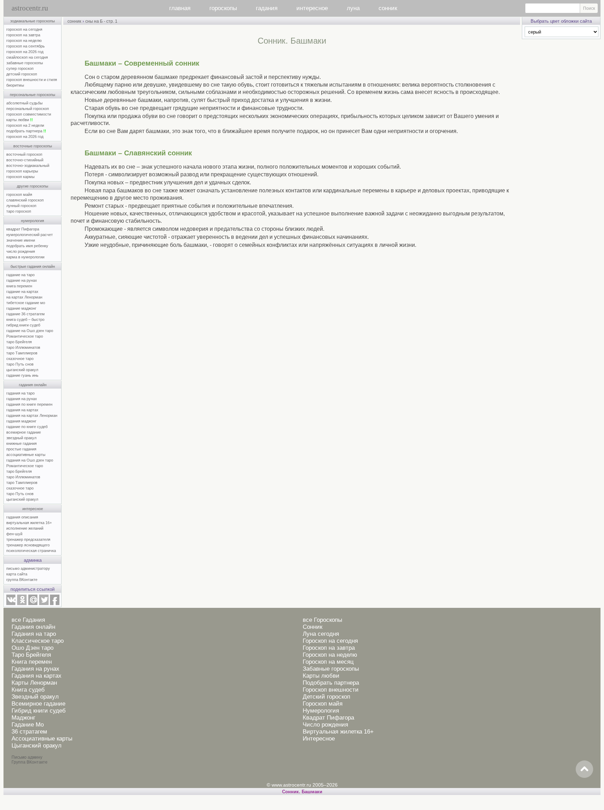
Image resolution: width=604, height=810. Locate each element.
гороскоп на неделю (24, 40)
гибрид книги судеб (23, 325)
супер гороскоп (20, 68)
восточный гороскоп (24, 154)
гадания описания (22, 517)
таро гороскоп (18, 211)
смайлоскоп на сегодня (27, 57)
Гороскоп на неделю (330, 654)
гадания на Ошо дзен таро (29, 460)
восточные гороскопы (32, 146)
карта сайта (16, 574)
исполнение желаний (24, 528)
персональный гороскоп (27, 108)
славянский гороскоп (25, 200)
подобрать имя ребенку (27, 246)
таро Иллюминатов (23, 347)
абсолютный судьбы (24, 103)
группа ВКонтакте (21, 579)
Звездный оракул (35, 696)
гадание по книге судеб (27, 427)
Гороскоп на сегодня (330, 641)
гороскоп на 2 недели (25, 125)
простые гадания (21, 449)
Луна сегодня (321, 634)
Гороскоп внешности (331, 689)
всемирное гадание (23, 432)
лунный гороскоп (21, 206)
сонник (388, 8)
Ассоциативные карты (42, 738)
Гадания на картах (37, 675)
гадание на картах (22, 291)
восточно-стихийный (24, 160)
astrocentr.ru (30, 8)
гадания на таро (20, 393)
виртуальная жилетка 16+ (29, 523)
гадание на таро (20, 275)
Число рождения (325, 724)
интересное (312, 8)
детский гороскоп (21, 74)
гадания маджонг (21, 421)
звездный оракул (21, 438)
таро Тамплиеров (21, 353)
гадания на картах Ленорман (32, 415)
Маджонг (23, 717)
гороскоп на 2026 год (24, 52)
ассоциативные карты (25, 454)
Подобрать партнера (331, 682)
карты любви (19, 120)
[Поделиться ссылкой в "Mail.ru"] (32, 604)
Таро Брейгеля (31, 654)
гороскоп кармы (20, 177)
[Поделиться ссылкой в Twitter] (43, 604)
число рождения (20, 251)
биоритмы (15, 85)
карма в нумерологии (25, 257)
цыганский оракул (22, 370)
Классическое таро (38, 641)
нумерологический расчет (29, 235)
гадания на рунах (21, 399)
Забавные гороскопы (331, 668)
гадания (267, 8)
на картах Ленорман (24, 297)
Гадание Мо (28, 724)
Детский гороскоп (326, 696)
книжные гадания (21, 443)
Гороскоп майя (323, 703)
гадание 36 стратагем (25, 314)
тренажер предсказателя (28, 539)
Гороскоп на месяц (328, 661)
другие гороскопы (32, 186)
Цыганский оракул (37, 745)
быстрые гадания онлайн (32, 266)
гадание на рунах (21, 280)
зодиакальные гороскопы (32, 21)
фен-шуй (14, 534)
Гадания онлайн (33, 627)
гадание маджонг (21, 308)
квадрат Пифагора (22, 229)
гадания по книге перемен (29, 404)
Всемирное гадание (38, 703)
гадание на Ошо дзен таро (29, 331)
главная (179, 8)
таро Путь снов (20, 364)
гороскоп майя (19, 194)
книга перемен (19, 286)
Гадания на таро (34, 634)
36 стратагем (29, 731)
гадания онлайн (32, 385)
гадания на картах (22, 410)
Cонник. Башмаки (302, 791)
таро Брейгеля (19, 342)
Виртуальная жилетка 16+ (338, 731)
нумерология (32, 221)
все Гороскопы (322, 620)
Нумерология (321, 710)
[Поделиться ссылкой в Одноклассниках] (21, 604)
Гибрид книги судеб (39, 710)
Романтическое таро (24, 336)
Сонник (312, 627)
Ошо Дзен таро (32, 648)
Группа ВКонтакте (30, 762)
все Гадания (28, 620)
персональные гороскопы (32, 95)
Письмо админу (27, 757)
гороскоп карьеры (22, 171)
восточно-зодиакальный (27, 165)
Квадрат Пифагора (328, 717)
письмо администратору (28, 568)
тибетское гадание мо (25, 303)
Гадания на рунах (35, 668)
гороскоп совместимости (28, 114)
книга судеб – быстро (25, 319)
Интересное (319, 738)
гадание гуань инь (22, 375)
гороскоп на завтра (23, 35)
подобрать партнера (26, 131)
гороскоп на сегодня (24, 29)
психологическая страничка (31, 550)
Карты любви (321, 675)
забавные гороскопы (24, 63)
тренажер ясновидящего (28, 545)
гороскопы (223, 8)
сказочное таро (20, 358)
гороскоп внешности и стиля (31, 80)
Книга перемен (32, 661)
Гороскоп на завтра (329, 648)
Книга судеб (28, 689)
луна (353, 8)
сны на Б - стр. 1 (101, 21)
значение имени (20, 240)
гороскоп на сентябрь (25, 46)
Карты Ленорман (34, 682)
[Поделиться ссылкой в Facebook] (54, 604)
